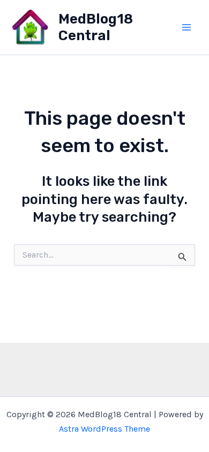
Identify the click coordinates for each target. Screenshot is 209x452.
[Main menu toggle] (186, 27)
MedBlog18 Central (95, 27)
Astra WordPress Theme (104, 429)
